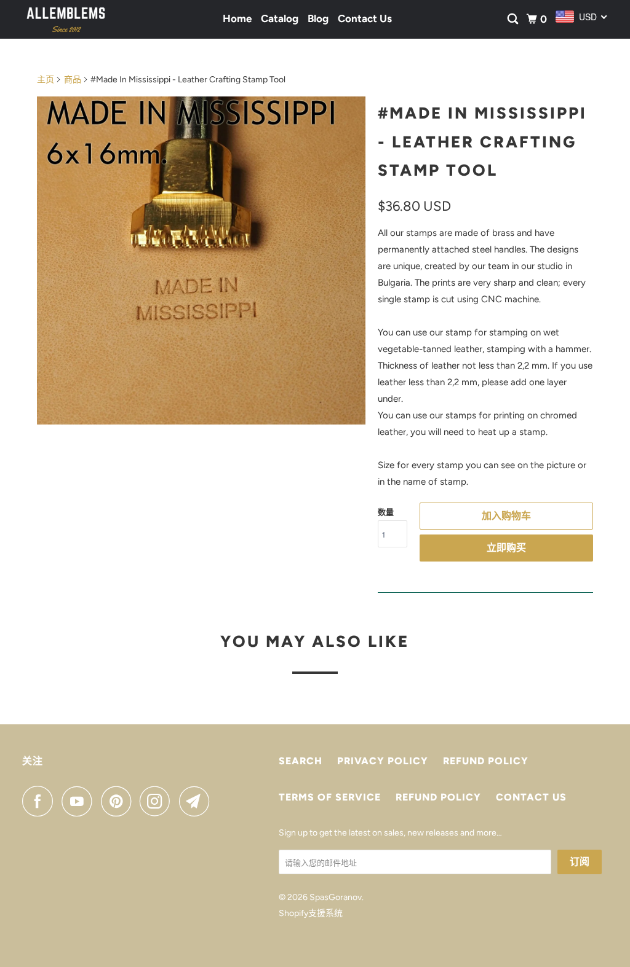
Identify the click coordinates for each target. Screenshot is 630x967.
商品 (72, 79)
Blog (318, 18)
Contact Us (365, 18)
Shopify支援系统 (311, 913)
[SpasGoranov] (66, 19)
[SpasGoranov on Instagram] (158, 801)
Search (300, 761)
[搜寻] (513, 19)
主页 (45, 79)
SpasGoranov (335, 897)
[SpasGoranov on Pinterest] (119, 801)
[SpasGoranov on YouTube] (80, 801)
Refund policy (485, 761)
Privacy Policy (382, 761)
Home (237, 18)
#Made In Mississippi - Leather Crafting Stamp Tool (482, 142)
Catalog (279, 18)
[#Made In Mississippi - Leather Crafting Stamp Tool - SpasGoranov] (201, 260)
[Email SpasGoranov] (197, 801)
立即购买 (506, 548)
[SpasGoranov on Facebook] (40, 801)
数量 (386, 512)
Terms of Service (330, 797)
